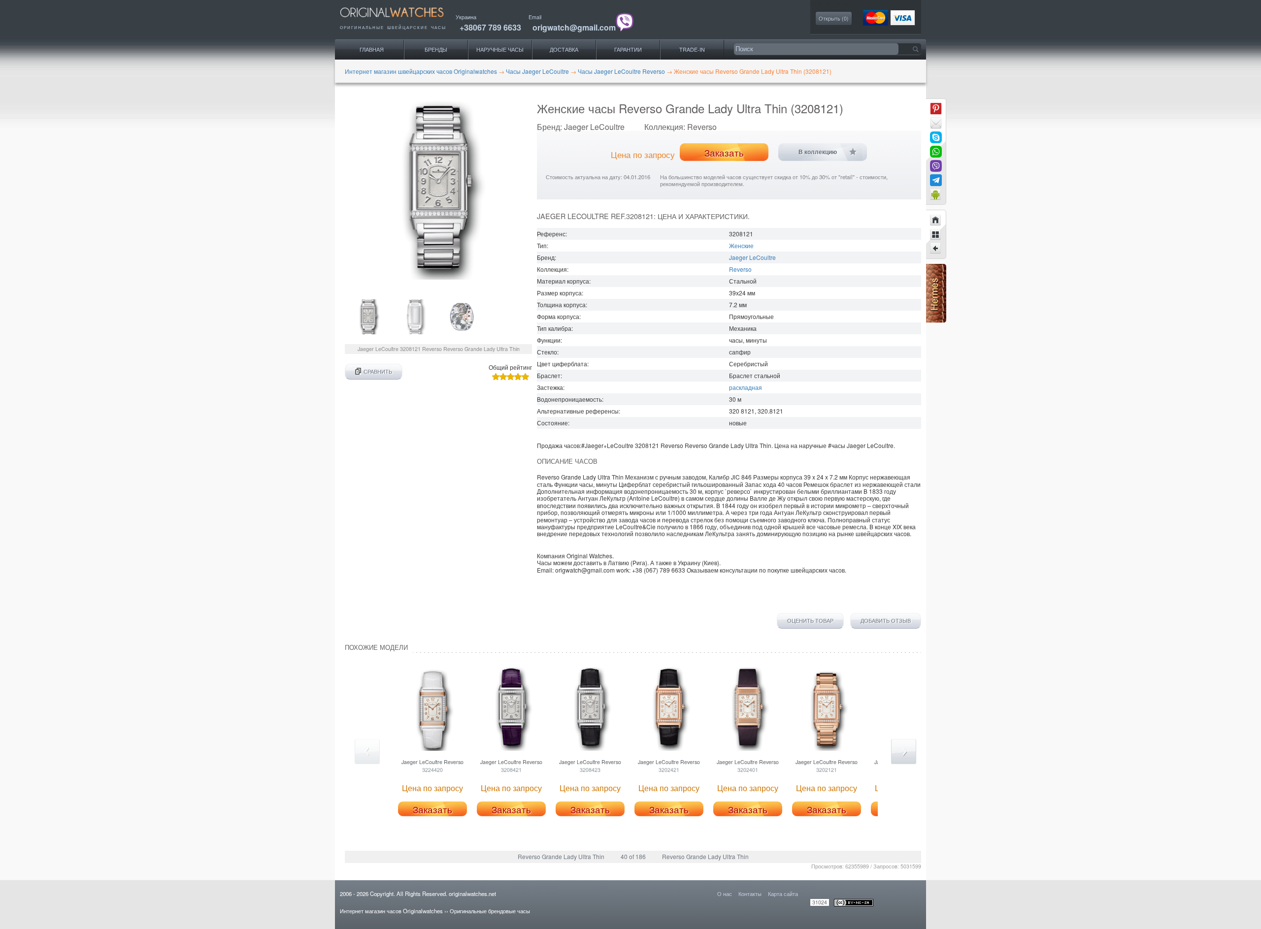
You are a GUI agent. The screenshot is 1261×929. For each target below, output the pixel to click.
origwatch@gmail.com (574, 27)
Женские (741, 245)
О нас (724, 893)
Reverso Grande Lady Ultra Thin (561, 856)
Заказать (724, 152)
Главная (372, 49)
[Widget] (936, 194)
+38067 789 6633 (490, 27)
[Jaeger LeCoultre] (936, 234)
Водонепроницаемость (569, 399)
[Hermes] (936, 320)
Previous (367, 751)
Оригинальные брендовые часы (490, 911)
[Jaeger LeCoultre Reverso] (936, 249)
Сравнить (378, 371)
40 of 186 (633, 856)
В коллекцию (817, 152)
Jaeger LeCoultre (752, 257)
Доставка (564, 49)
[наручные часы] (400, 20)
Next (903, 751)
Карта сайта (783, 893)
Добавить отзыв (886, 621)
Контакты (750, 893)
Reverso (740, 269)
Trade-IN (692, 49)
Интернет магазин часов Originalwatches (391, 911)
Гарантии (628, 49)
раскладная (745, 387)
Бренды (436, 49)
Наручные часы (500, 49)
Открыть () (834, 18)
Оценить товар (810, 621)
